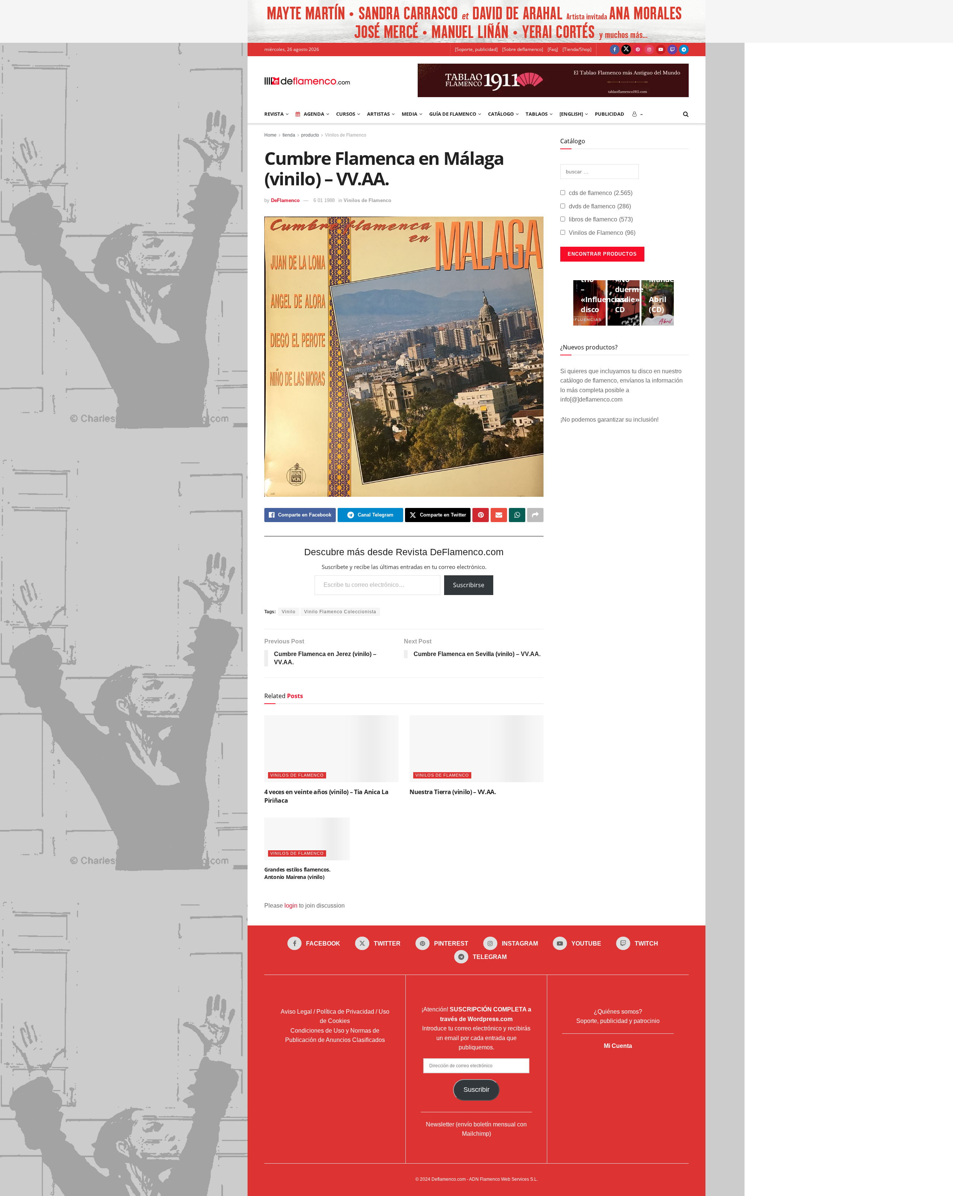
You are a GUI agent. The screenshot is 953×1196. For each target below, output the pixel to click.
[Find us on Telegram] (684, 49)
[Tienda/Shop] (577, 49)
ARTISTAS (378, 114)
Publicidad (609, 114)
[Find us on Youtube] (661, 49)
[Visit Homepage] (307, 80)
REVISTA (274, 114)
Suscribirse (468, 585)
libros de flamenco (601, 219)
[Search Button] (686, 114)
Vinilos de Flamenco (345, 135)
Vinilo (289, 611)
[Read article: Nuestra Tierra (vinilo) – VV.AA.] (476, 748)
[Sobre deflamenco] (522, 49)
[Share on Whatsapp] (517, 515)
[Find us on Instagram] (649, 49)
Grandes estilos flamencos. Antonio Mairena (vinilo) (297, 873)
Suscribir (476, 1089)
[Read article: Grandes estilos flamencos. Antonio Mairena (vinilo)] (307, 839)
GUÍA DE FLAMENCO (452, 114)
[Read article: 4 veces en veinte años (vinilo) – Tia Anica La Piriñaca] (331, 748)
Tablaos (537, 114)
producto (310, 135)
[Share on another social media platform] (535, 515)
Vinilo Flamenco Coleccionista (340, 611)
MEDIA (409, 114)
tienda (289, 135)
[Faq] (553, 49)
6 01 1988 (324, 200)
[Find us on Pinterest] (638, 49)
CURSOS (345, 114)
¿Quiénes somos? (618, 1011)
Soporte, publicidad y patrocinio (618, 1021)
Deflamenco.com (448, 1179)
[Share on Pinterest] (480, 515)
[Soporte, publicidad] (476, 49)
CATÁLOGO (501, 114)
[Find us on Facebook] (614, 49)
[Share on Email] (499, 515)
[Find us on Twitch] (672, 49)
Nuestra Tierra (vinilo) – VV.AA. (452, 792)
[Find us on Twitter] (626, 49)
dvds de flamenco (600, 206)
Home (270, 135)
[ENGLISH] (571, 114)
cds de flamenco (600, 193)
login (290, 905)
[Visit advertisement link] (476, 21)
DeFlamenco (285, 200)
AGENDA (314, 114)
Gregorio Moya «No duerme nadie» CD (630, 284)
